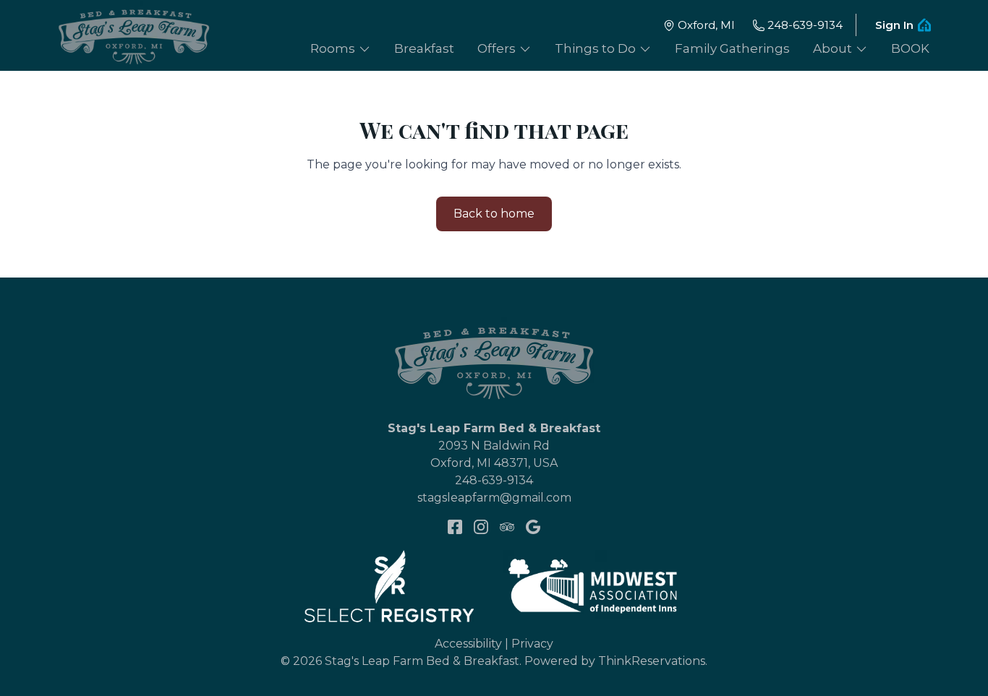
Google (533, 527)
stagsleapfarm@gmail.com (494, 497)
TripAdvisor (507, 527)
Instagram (481, 527)
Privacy (532, 643)
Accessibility (468, 643)
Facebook (455, 527)
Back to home (494, 213)
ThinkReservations (651, 661)
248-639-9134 (805, 25)
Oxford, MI (706, 25)
